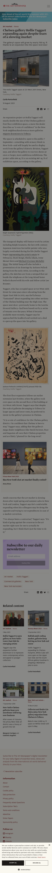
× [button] (49, 845)
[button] (25, 869)
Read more (41, 857)
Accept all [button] (13, 863)
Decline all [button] (37, 863)
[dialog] (26, 858)
